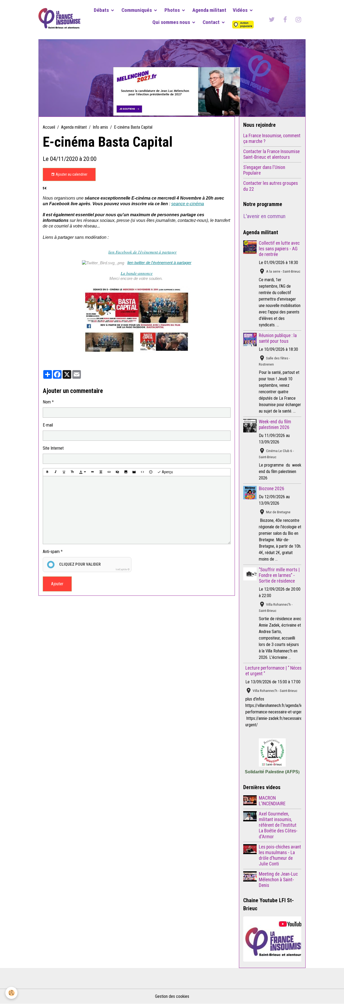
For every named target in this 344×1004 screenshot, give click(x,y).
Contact (212, 22)
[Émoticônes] (150, 472)
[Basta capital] (137, 319)
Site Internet (53, 448)
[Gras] (47, 472)
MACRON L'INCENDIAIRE (272, 800)
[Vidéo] (134, 472)
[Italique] (55, 472)
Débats (102, 10)
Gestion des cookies (172, 996)
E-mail (48, 425)
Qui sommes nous (171, 22)
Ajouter (57, 583)
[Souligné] (64, 472)
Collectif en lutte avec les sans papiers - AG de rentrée (279, 248)
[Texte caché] (117, 472)
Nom (47, 402)
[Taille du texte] (72, 472)
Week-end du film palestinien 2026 (275, 424)
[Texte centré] (100, 472)
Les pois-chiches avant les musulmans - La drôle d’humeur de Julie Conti (280, 855)
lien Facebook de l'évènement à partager (142, 252)
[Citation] (92, 472)
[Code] (142, 472)
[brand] (59, 19)
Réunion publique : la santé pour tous (278, 338)
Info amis (100, 127)
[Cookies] (11, 993)
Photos (172, 10)
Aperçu (167, 472)
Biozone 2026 (271, 488)
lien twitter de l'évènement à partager (159, 262)
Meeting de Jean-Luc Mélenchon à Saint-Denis (278, 879)
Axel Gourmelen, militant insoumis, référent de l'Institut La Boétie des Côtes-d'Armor (278, 825)
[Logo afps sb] (272, 752)
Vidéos (241, 10)
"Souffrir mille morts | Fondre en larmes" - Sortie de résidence (279, 575)
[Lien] (109, 472)
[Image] (125, 472)
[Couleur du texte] (82, 472)
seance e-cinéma (187, 203)
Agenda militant (209, 10)
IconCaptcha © (123, 569)
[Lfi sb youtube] (272, 939)
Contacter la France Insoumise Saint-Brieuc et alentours (271, 154)
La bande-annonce (137, 273)
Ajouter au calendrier (71, 174)
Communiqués (137, 10)
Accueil (49, 127)
